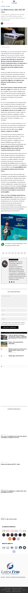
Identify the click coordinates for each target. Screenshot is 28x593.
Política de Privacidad (17, 588)
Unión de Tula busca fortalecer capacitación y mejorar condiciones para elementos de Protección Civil (17, 337)
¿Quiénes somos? (16, 589)
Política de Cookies (6, 589)
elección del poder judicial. (12, 55)
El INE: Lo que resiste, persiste (9, 519)
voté (8, 51)
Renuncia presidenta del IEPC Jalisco (10, 464)
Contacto (8, 591)
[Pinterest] (12, 253)
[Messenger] (6, 253)
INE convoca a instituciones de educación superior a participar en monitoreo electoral (14, 437)
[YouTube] (12, 282)
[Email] (25, 253)
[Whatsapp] (19, 253)
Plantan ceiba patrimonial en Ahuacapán (15, 342)
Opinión (3, 6)
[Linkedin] (15, 253)
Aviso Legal (7, 588)
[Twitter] (9, 253)
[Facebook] (3, 253)
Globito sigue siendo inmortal (15, 355)
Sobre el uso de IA (16, 591)
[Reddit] (22, 253)
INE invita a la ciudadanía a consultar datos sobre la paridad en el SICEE (13, 491)
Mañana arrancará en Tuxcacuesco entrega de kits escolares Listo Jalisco (17, 350)
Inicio (24, 589)
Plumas (8, 6)
